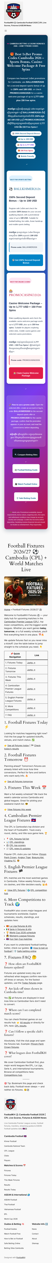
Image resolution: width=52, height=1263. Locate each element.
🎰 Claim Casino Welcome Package (26, 374)
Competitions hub (13, 1075)
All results (25, 1022)
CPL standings (16, 842)
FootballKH (20, 1257)
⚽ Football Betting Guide (26, 470)
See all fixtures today (18, 745)
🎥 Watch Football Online (26, 484)
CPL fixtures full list (19, 839)
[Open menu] (5, 30)
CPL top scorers (17, 845)
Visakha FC (10, 860)
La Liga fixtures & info (20, 926)
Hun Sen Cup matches (20, 939)
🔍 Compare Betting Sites (26, 455)
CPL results (20, 1026)
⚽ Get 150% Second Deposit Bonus (26, 261)
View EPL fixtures (16, 890)
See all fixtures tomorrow (20, 781)
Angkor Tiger (24, 857)
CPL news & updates (20, 848)
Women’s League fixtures (22, 936)
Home (7, 609)
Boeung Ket (38, 857)
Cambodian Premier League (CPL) (21, 621)
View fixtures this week (19, 809)
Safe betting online (26, 951)
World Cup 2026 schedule (22, 932)
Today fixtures (29, 983)
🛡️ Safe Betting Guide (26, 498)
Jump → (31, 662)
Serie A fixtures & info (20, 929)
